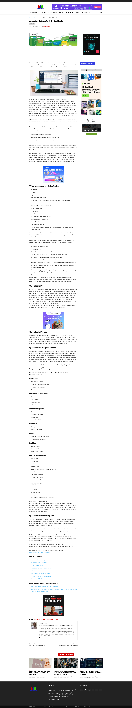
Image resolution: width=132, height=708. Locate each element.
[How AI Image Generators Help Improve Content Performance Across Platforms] (66, 663)
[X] (88, 26)
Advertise (66, 706)
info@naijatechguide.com (60, 702)
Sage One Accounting (37, 565)
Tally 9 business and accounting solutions (43, 570)
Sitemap (90, 706)
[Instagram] (85, 690)
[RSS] (93, 690)
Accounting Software (40, 619)
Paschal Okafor (46, 26)
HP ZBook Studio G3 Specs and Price (37, 645)
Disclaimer (86, 706)
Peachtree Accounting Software (40, 573)
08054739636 (56, 699)
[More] (101, 26)
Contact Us (101, 706)
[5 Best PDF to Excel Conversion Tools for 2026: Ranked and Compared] (40, 663)
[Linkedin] (98, 26)
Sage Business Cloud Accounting (41, 568)
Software (35, 17)
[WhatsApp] (95, 26)
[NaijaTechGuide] (40, 7)
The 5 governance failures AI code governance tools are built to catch (91, 673)
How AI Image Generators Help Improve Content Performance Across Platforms (65, 673)
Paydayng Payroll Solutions (39, 562)
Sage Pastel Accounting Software (41, 560)
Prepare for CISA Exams (38, 579)
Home (30, 17)
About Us (95, 706)
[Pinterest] (91, 26)
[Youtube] (100, 690)
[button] (101, 12)
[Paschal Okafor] (34, 630)
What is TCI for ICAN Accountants (41, 576)
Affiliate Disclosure (78, 706)
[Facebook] (85, 26)
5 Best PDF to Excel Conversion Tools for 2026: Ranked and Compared (39, 673)
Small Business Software (53, 619)
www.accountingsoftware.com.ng (39, 552)
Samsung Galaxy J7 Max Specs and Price (68, 645)
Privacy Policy (71, 706)
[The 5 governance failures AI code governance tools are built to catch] (91, 663)
